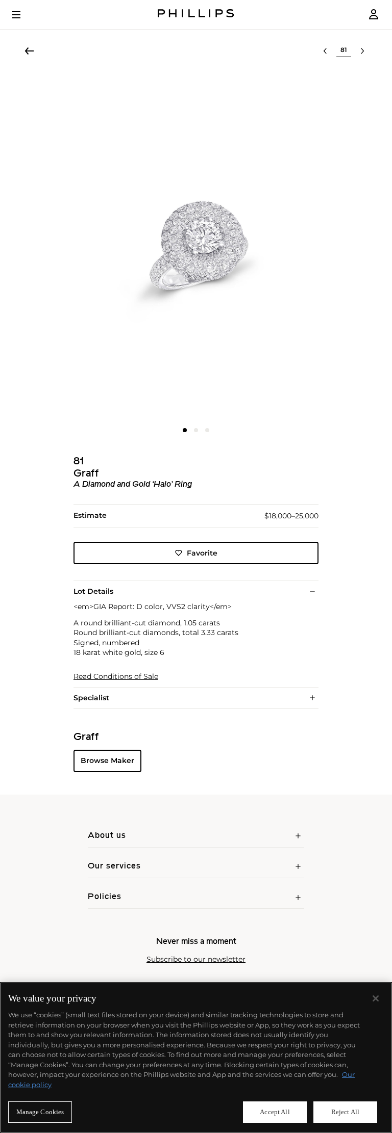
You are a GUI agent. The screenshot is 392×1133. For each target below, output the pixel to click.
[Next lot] (362, 51)
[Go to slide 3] (207, 430)
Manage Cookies (40, 1112)
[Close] (375, 998)
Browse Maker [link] (107, 760)
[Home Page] (196, 14)
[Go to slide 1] (184, 430)
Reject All (345, 1112)
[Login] (374, 14)
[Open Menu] (23, 15)
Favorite (202, 553)
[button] (196, 245)
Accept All (274, 1112)
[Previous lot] (325, 51)
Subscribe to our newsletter (196, 959)
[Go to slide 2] (196, 430)
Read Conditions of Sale (116, 676)
